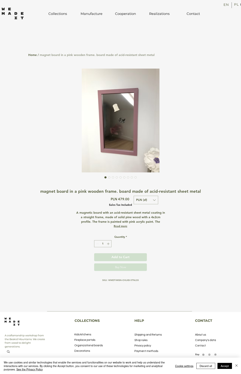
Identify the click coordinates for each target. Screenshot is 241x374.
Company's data (205, 340)
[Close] (236, 366)
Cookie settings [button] (184, 366)
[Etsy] (197, 355)
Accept (225, 366)
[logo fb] (209, 355)
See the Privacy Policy (29, 369)
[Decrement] (97, 243)
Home (32, 55)
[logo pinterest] (215, 355)
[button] (146, 200)
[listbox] (146, 200)
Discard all (206, 366)
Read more (120, 226)
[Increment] (108, 243)
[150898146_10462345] (203, 355)
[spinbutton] (102, 243)
